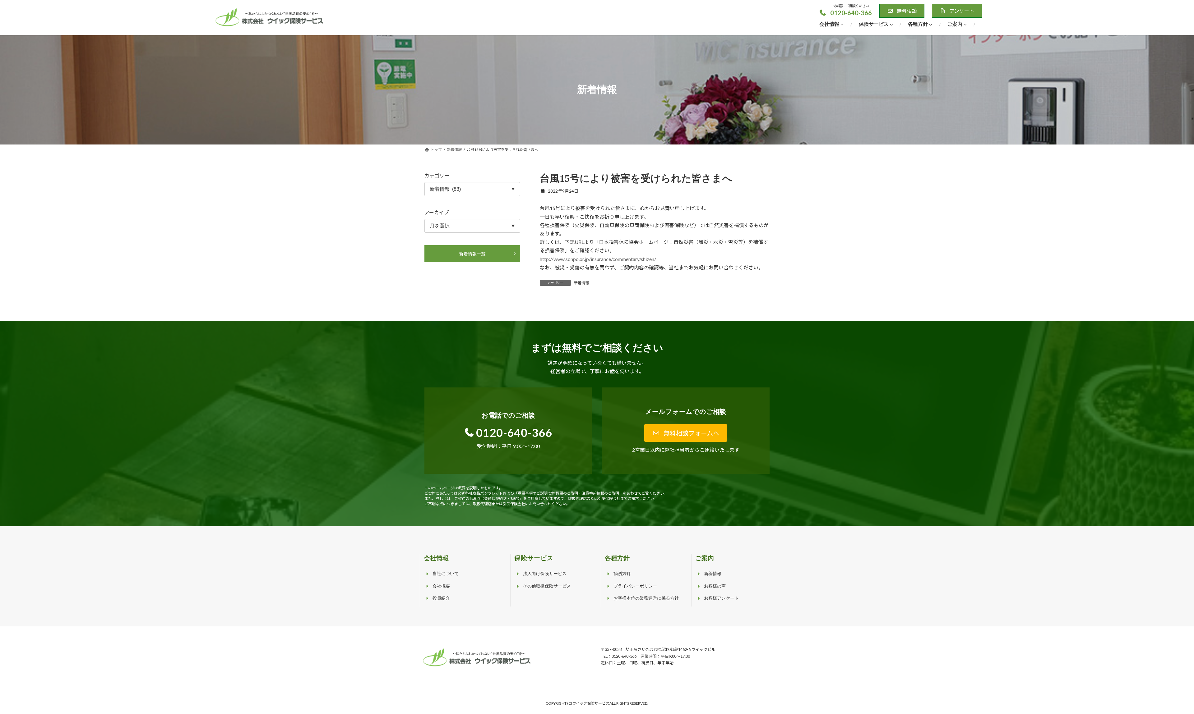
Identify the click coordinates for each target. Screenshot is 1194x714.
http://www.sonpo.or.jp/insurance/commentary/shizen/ (598, 259)
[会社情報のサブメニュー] (842, 24)
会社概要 (441, 586)
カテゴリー (436, 175)
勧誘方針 (622, 573)
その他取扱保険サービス (547, 586)
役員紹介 (441, 598)
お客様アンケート (721, 598)
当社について (446, 573)
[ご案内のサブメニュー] (965, 24)
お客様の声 (715, 586)
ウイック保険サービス (590, 703)
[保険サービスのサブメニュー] (891, 24)
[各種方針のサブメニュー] (930, 24)
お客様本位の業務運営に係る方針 (646, 598)
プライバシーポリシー (635, 586)
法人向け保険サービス (545, 573)
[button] (845, 12)
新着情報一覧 (472, 253)
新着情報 (581, 283)
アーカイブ (436, 212)
